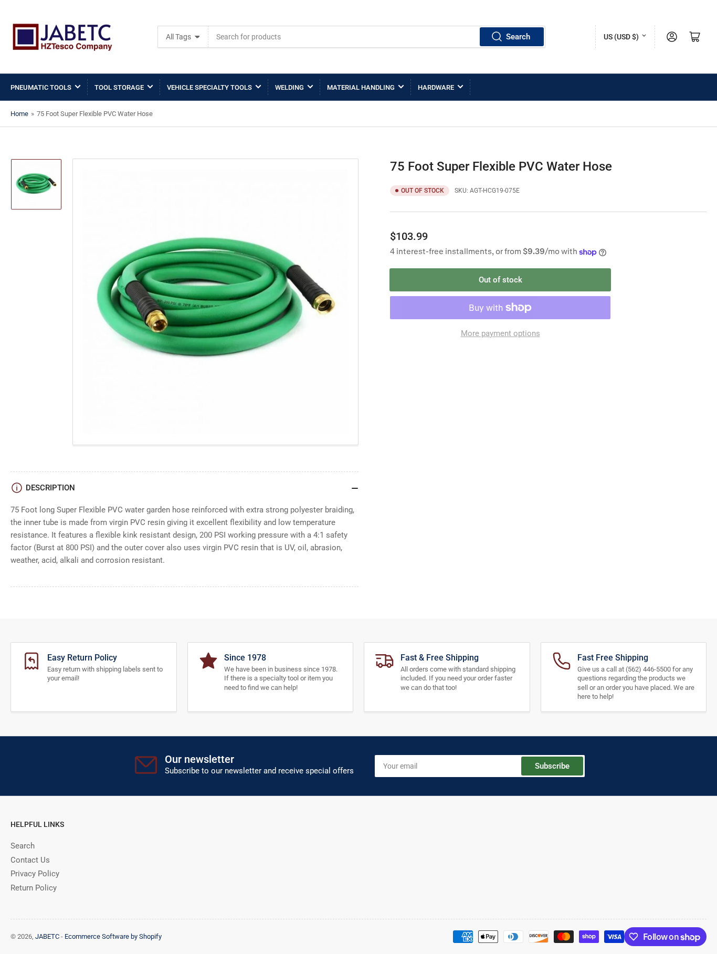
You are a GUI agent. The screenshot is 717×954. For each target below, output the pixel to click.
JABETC (47, 936)
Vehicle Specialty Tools (209, 87)
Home (19, 114)
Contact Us (30, 860)
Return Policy (33, 888)
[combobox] (376, 37)
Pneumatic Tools (40, 87)
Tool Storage (119, 87)
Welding (289, 87)
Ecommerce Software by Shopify (113, 936)
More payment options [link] (500, 333)
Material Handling (361, 87)
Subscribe (552, 766)
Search (518, 36)
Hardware (436, 87)
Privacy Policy (34, 873)
